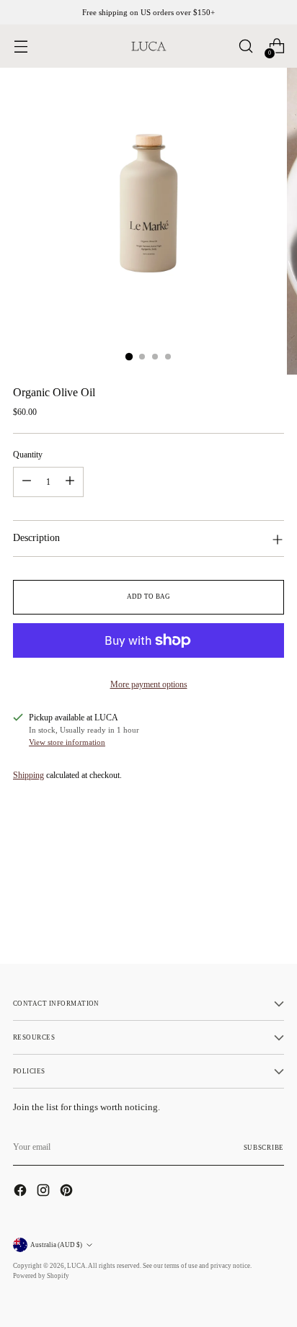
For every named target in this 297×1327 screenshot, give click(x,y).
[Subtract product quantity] (27, 482)
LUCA (76, 1265)
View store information (67, 742)
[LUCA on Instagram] (44, 1192)
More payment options (148, 684)
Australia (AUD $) (56, 1244)
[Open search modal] (245, 46)
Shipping (28, 775)
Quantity (28, 455)
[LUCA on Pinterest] (67, 1192)
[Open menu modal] (20, 46)
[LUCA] (148, 46)
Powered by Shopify (41, 1275)
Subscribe (264, 1147)
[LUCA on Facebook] (21, 1192)
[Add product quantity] (70, 482)
